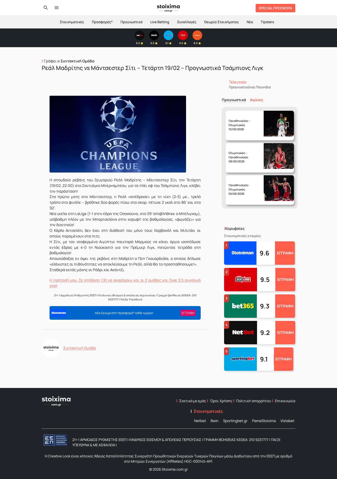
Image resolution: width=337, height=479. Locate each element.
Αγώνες (256, 99)
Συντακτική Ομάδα (79, 348)
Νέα (250, 21)
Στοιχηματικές (72, 21)
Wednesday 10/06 (241, 122)
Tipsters (267, 21)
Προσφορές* (102, 21)
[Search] (46, 8)
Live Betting (159, 21)
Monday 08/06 (240, 154)
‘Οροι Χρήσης (221, 400)
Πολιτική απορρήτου (253, 400)
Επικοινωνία (285, 400)
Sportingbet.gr (235, 420)
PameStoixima (264, 420)
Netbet (200, 420)
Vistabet (287, 420)
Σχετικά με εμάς (192, 400)
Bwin (214, 420)
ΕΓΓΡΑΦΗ (285, 253)
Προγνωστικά (132, 21)
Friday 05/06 (240, 186)
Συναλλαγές (186, 21)
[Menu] (56, 8)
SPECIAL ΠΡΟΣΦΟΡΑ (275, 8)
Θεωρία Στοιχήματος (221, 21)
